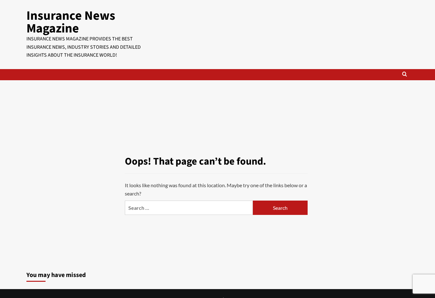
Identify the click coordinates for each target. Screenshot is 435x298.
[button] (405, 74)
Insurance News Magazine (70, 22)
